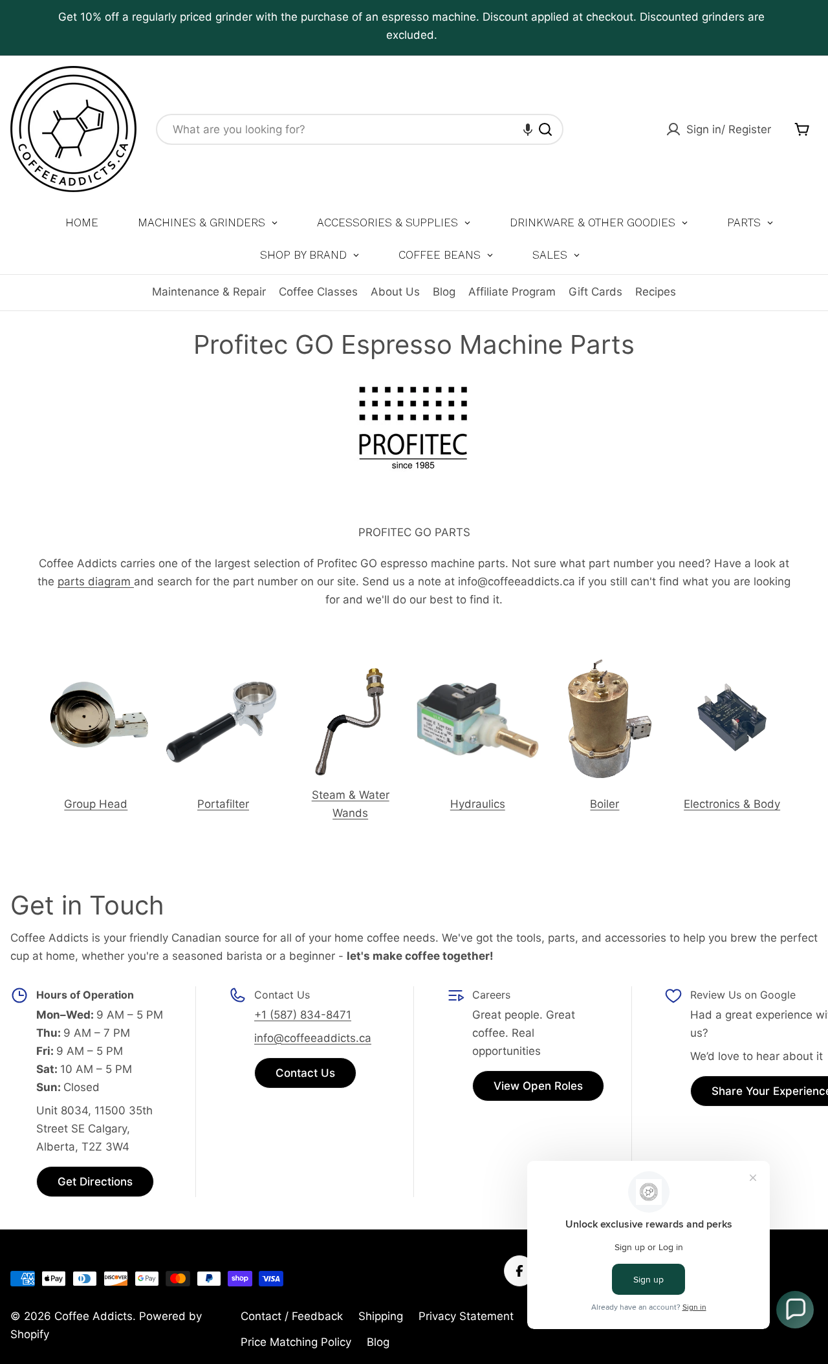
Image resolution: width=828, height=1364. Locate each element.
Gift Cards (595, 291)
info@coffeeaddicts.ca (312, 1038)
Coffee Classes (318, 291)
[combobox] (359, 129)
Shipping (380, 1316)
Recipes (655, 291)
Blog (444, 291)
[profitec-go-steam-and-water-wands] (350, 667)
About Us (395, 291)
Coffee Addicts (93, 1316)
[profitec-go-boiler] (605, 667)
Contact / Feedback (292, 1316)
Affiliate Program (512, 291)
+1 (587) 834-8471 (302, 1014)
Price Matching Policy (296, 1342)
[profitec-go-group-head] (96, 667)
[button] (528, 129)
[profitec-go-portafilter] (223, 667)
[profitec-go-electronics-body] (732, 667)
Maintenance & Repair (209, 291)
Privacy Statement (466, 1316)
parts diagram (96, 581)
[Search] (545, 129)
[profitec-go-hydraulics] (478, 667)
